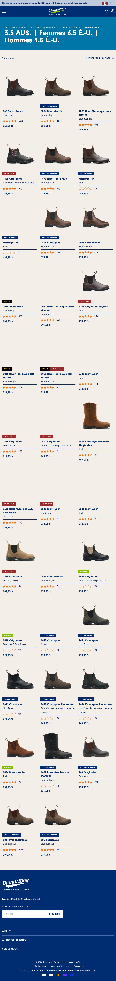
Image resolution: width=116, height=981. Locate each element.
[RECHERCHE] (107, 11)
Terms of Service (83, 970)
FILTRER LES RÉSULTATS (98, 58)
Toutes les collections (15, 27)
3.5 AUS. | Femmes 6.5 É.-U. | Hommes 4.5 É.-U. (56, 27)
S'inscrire (54, 914)
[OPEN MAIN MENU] (4, 11)
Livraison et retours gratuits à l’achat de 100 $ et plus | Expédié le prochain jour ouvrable (44, 3)
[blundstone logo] (58, 11)
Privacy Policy (67, 970)
